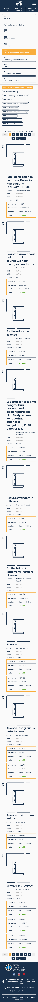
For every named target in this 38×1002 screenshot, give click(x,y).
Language (7, 45)
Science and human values (20, 816)
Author (9, 191)
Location (11, 212)
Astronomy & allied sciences (15, 96)
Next (23, 138)
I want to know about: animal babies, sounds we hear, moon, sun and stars (20, 259)
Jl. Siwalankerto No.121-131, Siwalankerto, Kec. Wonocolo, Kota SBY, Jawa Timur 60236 (21, 981)
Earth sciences (10, 108)
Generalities (8, 17)
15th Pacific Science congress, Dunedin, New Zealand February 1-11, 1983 (19, 182)
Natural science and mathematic (16, 52)
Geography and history (12, 79)
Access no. (12, 204)
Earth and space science (17, 333)
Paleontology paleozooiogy (15, 112)
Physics (7, 100)
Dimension (10, 200)
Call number (12, 208)
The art (6, 66)
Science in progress (19, 885)
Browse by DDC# (32, 9)
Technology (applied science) (15, 59)
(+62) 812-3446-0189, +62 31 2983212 (20, 987)
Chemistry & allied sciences (15, 104)
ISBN (8, 194)
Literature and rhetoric (12, 72)
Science (11, 644)
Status (10, 216)
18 (17, 138)
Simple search (6, 9)
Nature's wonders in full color (19, 499)
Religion (7, 31)
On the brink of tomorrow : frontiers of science (19, 572)
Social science (9, 38)
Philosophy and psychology (14, 24)
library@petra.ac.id (20, 991)
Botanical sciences (12, 120)
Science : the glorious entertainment (20, 729)
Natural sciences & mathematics (17, 88)
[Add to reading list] (3, 146)
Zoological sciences (12, 124)
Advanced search (19, 9)
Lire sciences (10, 116)
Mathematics (9, 92)
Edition (9, 197)
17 (13, 138)
